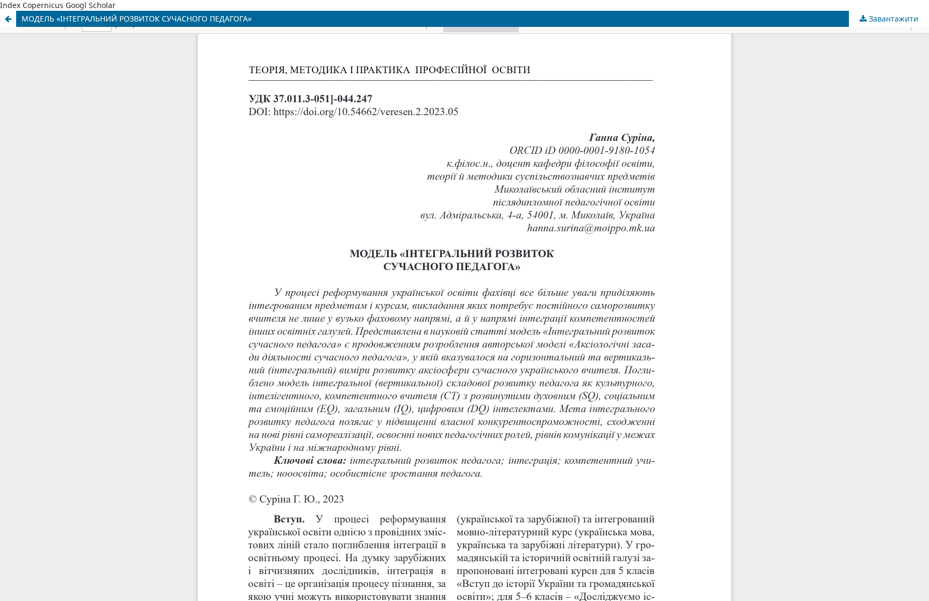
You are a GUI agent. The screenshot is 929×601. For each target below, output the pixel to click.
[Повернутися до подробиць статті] (8, 19)
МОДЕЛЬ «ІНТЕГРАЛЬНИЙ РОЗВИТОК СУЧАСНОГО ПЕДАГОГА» (137, 18)
